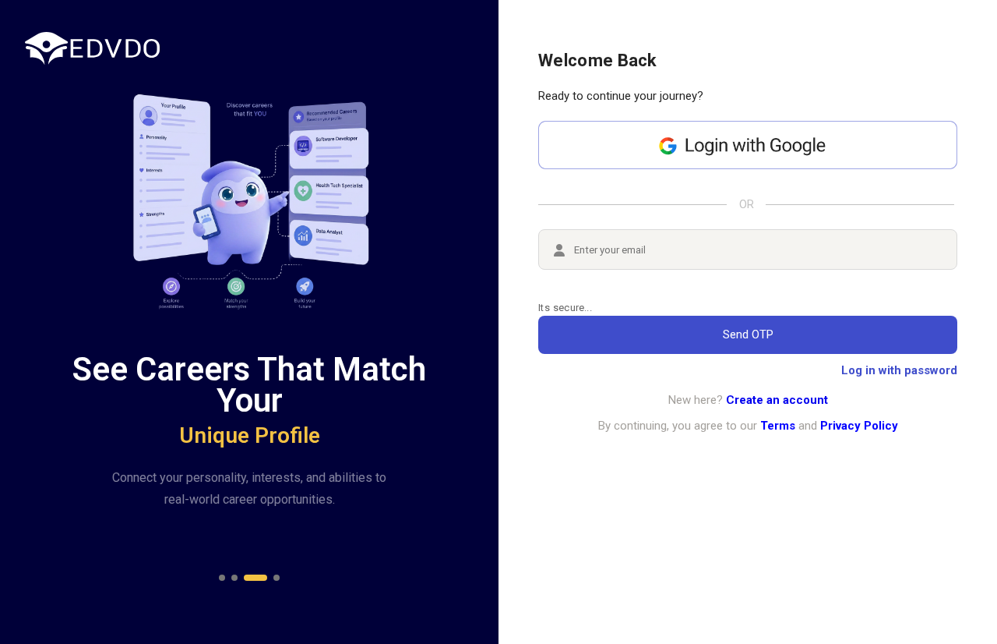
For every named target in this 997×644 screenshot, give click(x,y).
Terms (777, 426)
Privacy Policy (859, 426)
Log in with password (899, 370)
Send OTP (748, 334)
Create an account (777, 400)
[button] (222, 578)
